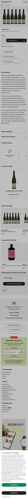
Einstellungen (14, 489)
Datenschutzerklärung (6, 496)
